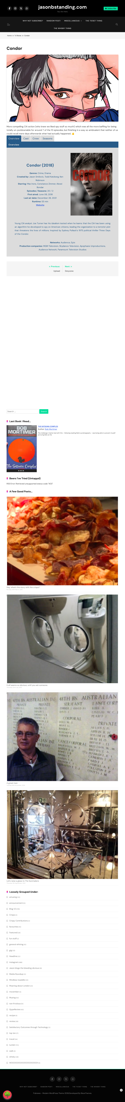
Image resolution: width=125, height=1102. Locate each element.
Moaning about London (19, 985)
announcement (16, 903)
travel (11, 1039)
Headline (13, 956)
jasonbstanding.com (62, 7)
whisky (12, 1057)
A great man (12, 783)
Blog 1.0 (12, 909)
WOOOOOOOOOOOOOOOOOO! (23, 1062)
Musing (12, 997)
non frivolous (15, 1003)
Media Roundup (16, 974)
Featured (13, 932)
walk (11, 1051)
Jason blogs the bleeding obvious (24, 968)
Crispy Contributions (18, 920)
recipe (12, 1015)
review (12, 1021)
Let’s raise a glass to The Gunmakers (23, 881)
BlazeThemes (86, 1093)
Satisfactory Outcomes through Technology (28, 1027)
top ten (12, 1033)
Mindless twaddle (17, 980)
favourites (13, 926)
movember (14, 991)
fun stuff (13, 938)
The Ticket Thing (94, 21)
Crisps (12, 915)
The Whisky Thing (62, 28)
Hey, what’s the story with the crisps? (23, 587)
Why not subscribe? (33, 21)
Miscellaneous (72, 21)
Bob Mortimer (51, 429)
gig (10, 950)
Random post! (54, 21)
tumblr (12, 1045)
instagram (13, 962)
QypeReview (14, 1009)
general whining (16, 944)
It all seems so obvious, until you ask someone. (27, 685)
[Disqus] (62, 309)
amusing (13, 897)
